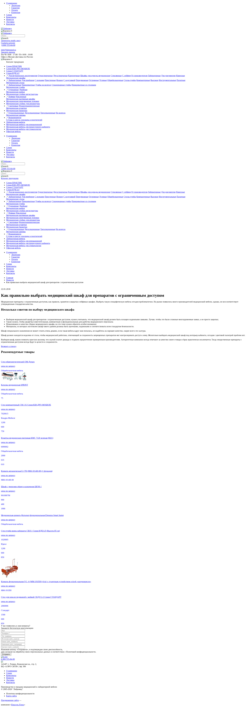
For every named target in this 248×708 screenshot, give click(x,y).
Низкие (59, 80)
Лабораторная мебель (15, 122)
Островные (94, 80)
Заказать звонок (8, 52)
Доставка (10, 22)
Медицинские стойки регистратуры (22, 94)
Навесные (180, 76)
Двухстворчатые (60, 76)
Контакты (10, 24)
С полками (39, 80)
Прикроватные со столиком (84, 85)
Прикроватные (28, 85)
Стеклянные (116, 76)
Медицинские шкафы (15, 78)
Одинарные (13, 89)
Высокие (154, 80)
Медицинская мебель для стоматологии (23, 129)
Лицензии (15, 5)
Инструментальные (167, 80)
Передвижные (82, 80)
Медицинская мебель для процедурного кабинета (28, 127)
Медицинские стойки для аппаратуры (23, 103)
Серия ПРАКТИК (14, 66)
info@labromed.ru (8, 50)
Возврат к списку (8, 346)
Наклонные (21, 96)
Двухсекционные (32, 113)
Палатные (181, 80)
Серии (9, 15)
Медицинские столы (15, 82)
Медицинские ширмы (16, 115)
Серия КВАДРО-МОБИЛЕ (18, 69)
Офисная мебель (13, 131)
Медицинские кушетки (16, 108)
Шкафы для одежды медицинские (95, 76)
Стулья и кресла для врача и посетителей (24, 120)
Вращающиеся (14, 117)
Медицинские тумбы (15, 87)
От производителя (139, 76)
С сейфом (126, 76)
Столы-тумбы (130, 80)
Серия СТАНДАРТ (14, 71)
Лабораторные (154, 76)
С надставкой (69, 80)
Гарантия (15, 8)
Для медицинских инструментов (22, 76)
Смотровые (13, 106)
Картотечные (74, 76)
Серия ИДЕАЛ (12, 73)
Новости (10, 19)
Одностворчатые (45, 76)
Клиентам (15, 12)
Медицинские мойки (15, 92)
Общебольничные (115, 80)
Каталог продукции (9, 178)
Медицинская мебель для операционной (24, 124)
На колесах (60, 113)
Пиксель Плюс (17, 705)
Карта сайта (11, 696)
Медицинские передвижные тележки (22, 101)
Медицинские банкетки (16, 110)
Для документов (168, 76)
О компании (11, 3)
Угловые (103, 80)
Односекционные (16, 113)
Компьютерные (143, 80)
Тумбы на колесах (43, 85)
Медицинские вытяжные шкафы (20, 99)
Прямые (12, 96)
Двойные (23, 89)
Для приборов (28, 80)
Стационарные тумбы (61, 85)
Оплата (14, 10)
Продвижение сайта (10, 700)
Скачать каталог (8, 43)
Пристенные (50, 80)
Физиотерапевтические (29, 106)
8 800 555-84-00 (8, 45)
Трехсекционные (47, 113)
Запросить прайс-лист (10, 40)
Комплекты (11, 17)
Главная (9, 278)
